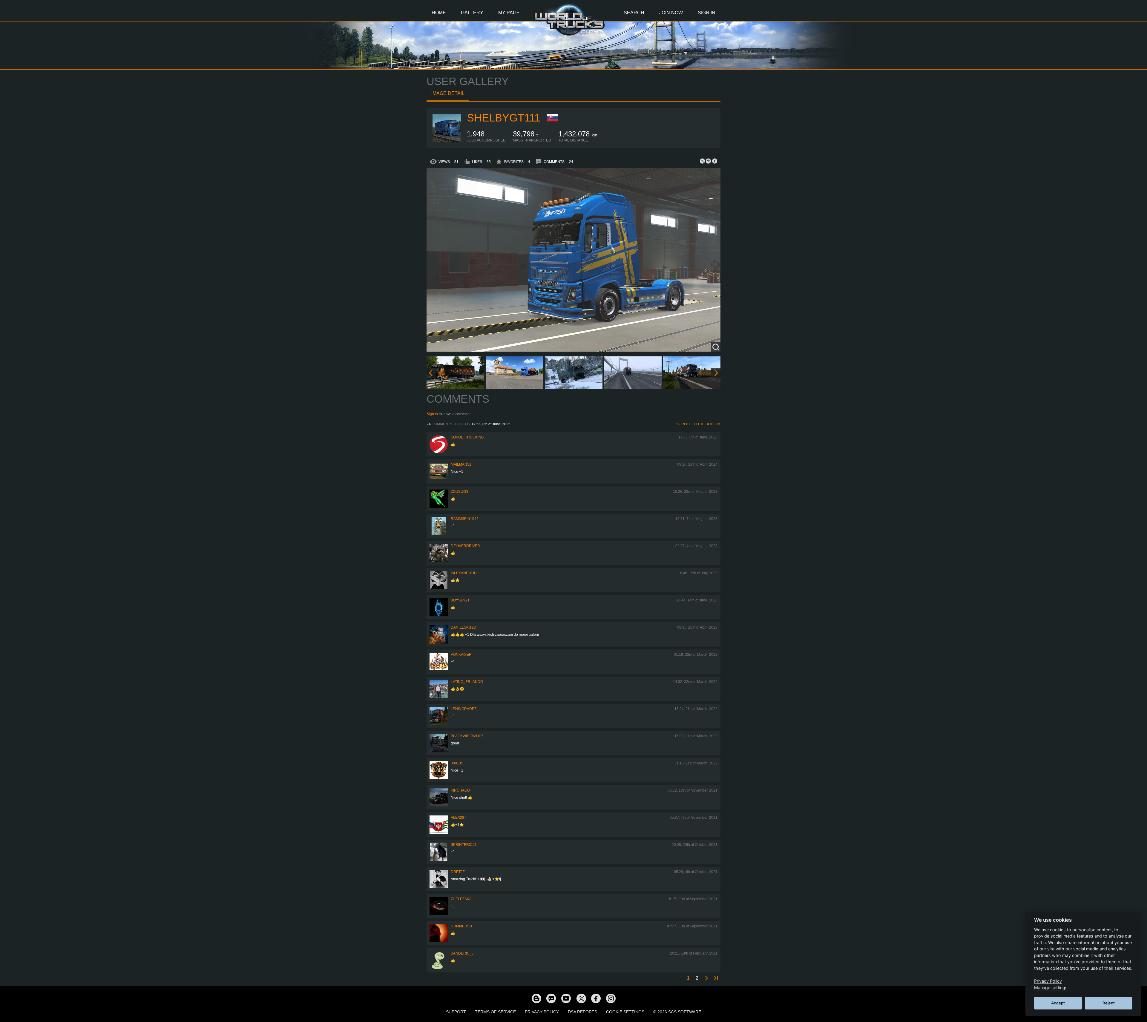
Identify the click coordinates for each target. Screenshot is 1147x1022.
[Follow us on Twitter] (581, 998)
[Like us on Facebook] (596, 998)
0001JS (457, 763)
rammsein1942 (465, 519)
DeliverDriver (465, 546)
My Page (509, 12)
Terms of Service (495, 1011)
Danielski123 (463, 627)
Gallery (472, 12)
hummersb (461, 926)
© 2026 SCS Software (677, 1011)
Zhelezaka (461, 899)
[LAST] (715, 978)
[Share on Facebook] (714, 161)
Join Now (671, 12)
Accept (1058, 1003)
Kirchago (460, 790)
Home (439, 12)
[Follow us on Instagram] (611, 998)
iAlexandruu (464, 573)
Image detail (447, 93)
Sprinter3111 (464, 845)
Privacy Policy (542, 1011)
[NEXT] (706, 978)
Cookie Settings (625, 1011)
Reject (1108, 1003)
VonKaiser (461, 654)
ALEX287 (458, 817)
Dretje (458, 872)
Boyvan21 (460, 600)
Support (456, 1011)
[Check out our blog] (536, 998)
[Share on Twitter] (703, 161)
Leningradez (463, 709)
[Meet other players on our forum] (551, 998)
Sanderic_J (462, 953)
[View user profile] (447, 141)
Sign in (432, 414)
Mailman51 (461, 464)
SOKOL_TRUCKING (467, 437)
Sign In (706, 12)
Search (634, 12)
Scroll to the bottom (698, 424)
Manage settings (1051, 987)
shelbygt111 (503, 118)
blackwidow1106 (467, 736)
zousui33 (459, 492)
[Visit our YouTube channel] (566, 998)
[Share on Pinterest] (708, 161)
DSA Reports (582, 1011)
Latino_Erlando (467, 682)
